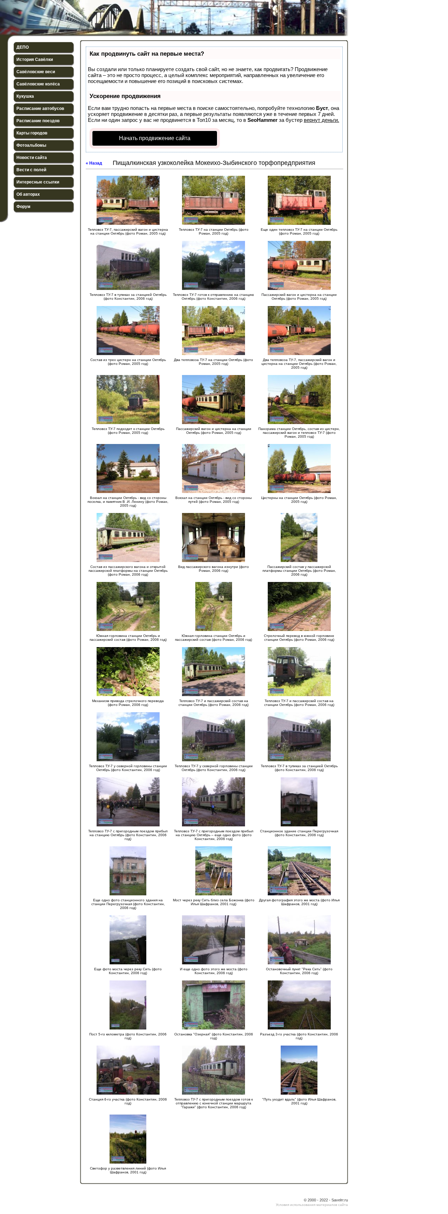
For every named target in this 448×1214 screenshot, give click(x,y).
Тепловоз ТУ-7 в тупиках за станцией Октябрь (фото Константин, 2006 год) (128, 296)
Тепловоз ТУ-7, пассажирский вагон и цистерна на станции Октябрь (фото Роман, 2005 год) (128, 231)
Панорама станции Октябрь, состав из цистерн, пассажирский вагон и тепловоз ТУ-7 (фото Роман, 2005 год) (299, 432)
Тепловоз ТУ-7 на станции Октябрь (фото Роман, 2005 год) (213, 231)
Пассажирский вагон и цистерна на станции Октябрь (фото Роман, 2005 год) (299, 296)
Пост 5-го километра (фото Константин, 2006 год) (128, 1036)
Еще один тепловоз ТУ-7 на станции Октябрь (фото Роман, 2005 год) (299, 231)
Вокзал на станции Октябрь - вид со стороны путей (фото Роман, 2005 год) (213, 500)
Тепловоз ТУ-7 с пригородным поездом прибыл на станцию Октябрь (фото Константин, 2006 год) (128, 835)
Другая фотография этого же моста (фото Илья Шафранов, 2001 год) (299, 902)
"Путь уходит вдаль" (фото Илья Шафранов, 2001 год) (299, 1101)
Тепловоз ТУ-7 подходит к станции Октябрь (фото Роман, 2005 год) (128, 431)
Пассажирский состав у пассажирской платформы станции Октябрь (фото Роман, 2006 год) (299, 570)
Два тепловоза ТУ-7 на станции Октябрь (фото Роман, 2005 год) (213, 362)
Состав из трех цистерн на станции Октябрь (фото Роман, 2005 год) (128, 362)
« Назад (94, 163)
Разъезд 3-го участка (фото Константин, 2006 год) (299, 1036)
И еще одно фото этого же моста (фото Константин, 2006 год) (213, 971)
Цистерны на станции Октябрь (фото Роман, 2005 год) (299, 500)
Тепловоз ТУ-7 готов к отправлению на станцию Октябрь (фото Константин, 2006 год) (213, 296)
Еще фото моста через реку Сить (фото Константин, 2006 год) (128, 971)
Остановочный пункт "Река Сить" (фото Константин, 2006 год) (299, 971)
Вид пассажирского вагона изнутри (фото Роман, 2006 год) (213, 569)
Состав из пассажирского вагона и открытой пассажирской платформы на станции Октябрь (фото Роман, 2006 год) (128, 570)
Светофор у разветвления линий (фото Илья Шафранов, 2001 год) (128, 1170)
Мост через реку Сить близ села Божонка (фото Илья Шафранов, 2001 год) (213, 902)
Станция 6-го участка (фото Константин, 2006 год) (128, 1101)
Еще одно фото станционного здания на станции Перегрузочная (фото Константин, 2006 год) (128, 904)
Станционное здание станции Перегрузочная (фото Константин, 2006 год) (299, 833)
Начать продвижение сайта (154, 138)
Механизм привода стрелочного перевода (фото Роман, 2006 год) (128, 703)
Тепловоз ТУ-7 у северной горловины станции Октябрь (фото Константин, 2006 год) (128, 768)
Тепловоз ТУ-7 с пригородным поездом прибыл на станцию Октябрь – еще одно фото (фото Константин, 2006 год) (213, 835)
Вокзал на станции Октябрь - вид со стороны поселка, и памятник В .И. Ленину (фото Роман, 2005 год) (128, 501)
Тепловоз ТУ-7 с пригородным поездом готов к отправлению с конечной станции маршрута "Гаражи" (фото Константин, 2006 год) (213, 1103)
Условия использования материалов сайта (312, 1205)
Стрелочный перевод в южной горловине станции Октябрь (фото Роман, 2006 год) (299, 637)
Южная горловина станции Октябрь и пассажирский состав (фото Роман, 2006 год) (128, 637)
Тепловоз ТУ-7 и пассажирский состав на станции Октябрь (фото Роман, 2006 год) (213, 703)
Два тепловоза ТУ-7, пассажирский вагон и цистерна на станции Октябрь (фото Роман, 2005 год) (299, 363)
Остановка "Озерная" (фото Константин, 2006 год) (213, 1036)
